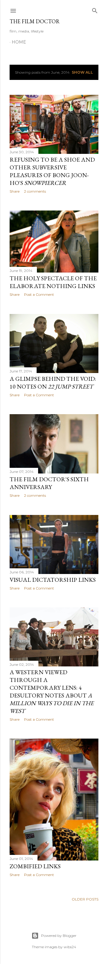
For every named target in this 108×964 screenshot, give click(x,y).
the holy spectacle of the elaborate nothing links (53, 282)
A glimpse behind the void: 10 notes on (53, 382)
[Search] (94, 9)
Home (19, 42)
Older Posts (85, 899)
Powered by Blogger (58, 935)
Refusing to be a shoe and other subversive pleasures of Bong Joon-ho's (52, 171)
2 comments (35, 191)
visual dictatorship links (53, 580)
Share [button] (15, 191)
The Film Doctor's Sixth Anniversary (49, 483)
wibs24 (70, 947)
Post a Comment (39, 294)
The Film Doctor (35, 21)
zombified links (35, 866)
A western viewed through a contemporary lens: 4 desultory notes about (52, 691)
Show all (82, 72)
